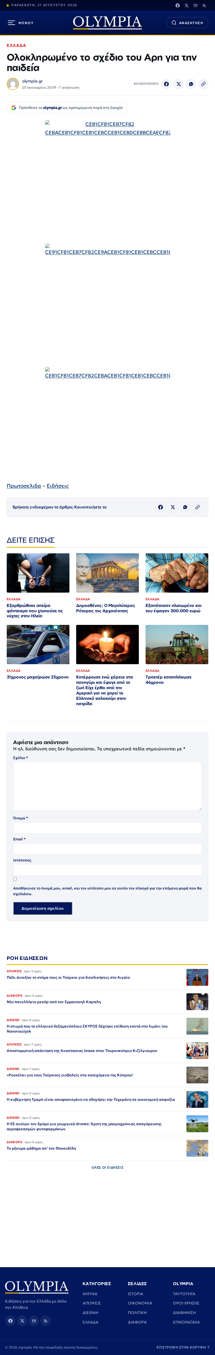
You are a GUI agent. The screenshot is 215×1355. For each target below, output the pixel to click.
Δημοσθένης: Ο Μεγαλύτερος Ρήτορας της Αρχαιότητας (105, 608)
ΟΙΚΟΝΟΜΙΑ (140, 1303)
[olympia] (107, 22)
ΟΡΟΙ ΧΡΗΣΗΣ (186, 1303)
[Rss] (204, 5)
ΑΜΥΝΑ (90, 1293)
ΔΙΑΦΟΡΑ (137, 1322)
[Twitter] (186, 5)
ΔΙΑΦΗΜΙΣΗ (184, 1312)
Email (19, 839)
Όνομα (20, 818)
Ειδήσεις (58, 485)
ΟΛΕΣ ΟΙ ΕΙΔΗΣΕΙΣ (108, 1167)
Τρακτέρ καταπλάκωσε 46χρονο (168, 679)
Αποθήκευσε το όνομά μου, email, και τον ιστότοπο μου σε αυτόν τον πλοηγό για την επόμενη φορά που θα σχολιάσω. (107, 891)
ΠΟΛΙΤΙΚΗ (137, 1312)
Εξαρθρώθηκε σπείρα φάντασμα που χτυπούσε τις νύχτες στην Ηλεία (35, 611)
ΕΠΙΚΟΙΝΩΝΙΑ (186, 1322)
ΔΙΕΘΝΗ (90, 1312)
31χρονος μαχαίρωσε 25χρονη (38, 677)
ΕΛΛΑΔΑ (16, 45)
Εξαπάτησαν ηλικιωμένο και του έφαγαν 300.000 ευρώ (174, 608)
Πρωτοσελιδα (24, 485)
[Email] (195, 5)
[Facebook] (177, 5)
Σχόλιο (20, 757)
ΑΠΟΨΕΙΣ (92, 1303)
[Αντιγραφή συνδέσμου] (203, 84)
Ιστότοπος (22, 860)
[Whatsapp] (191, 84)
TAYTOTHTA (184, 1293)
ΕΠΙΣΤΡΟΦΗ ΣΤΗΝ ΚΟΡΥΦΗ (183, 1347)
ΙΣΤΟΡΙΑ (135, 1293)
